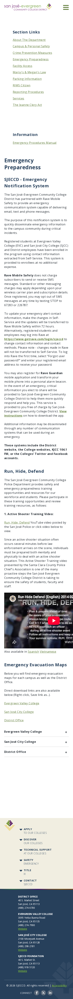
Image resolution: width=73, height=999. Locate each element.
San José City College (19, 712)
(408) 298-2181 (26, 946)
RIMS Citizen (21, 85)
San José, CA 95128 (29, 942)
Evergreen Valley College (21, 703)
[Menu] (66, 7)
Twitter (43, 992)
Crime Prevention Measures (32, 53)
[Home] (28, 6)
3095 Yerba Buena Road (31, 917)
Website (22, 928)
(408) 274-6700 (26, 907)
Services (18, 98)
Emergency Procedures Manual (35, 143)
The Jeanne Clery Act (27, 105)
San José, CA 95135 (29, 921)
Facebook (36, 992)
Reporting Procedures (28, 92)
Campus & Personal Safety (31, 46)
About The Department (29, 40)
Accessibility (59, 985)
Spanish (33, 652)
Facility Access (22, 66)
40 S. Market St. (26, 959)
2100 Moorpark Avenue (31, 938)
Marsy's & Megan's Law (29, 72)
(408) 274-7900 (26, 925)
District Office (14, 720)
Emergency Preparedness (31, 59)
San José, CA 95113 (29, 904)
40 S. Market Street (28, 900)
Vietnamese (48, 652)
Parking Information (27, 79)
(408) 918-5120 (26, 967)
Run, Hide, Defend (17, 522)
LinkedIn (50, 992)
